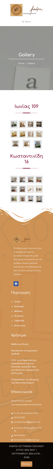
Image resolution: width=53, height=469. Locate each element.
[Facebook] (16, 283)
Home (21, 63)
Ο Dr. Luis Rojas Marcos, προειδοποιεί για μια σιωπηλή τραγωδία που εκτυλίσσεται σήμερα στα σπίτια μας (25, 366)
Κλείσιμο (26, 464)
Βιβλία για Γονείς (20, 344)
